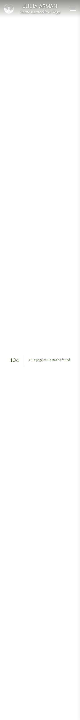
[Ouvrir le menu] (72, 8)
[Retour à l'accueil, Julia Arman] (9, 9)
